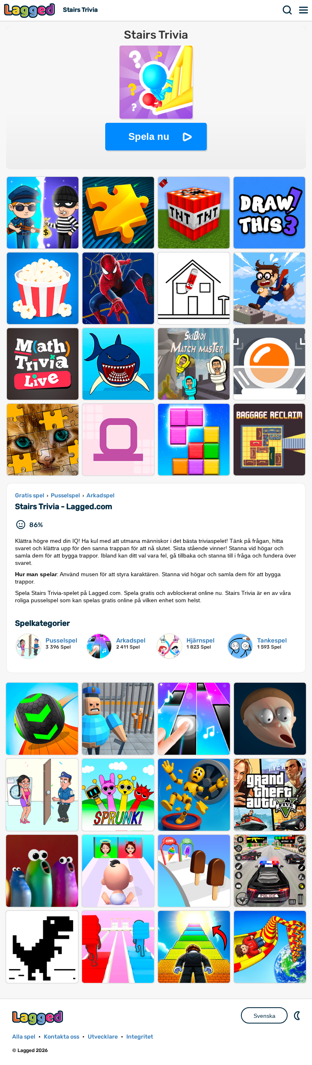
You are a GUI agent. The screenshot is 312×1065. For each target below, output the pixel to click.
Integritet (139, 1036)
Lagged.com (38, 1017)
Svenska (264, 1016)
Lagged (30, 10)
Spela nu (148, 136)
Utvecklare (103, 1036)
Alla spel (23, 1036)
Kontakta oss (61, 1036)
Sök (288, 10)
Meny (304, 10)
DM (298, 1015)
